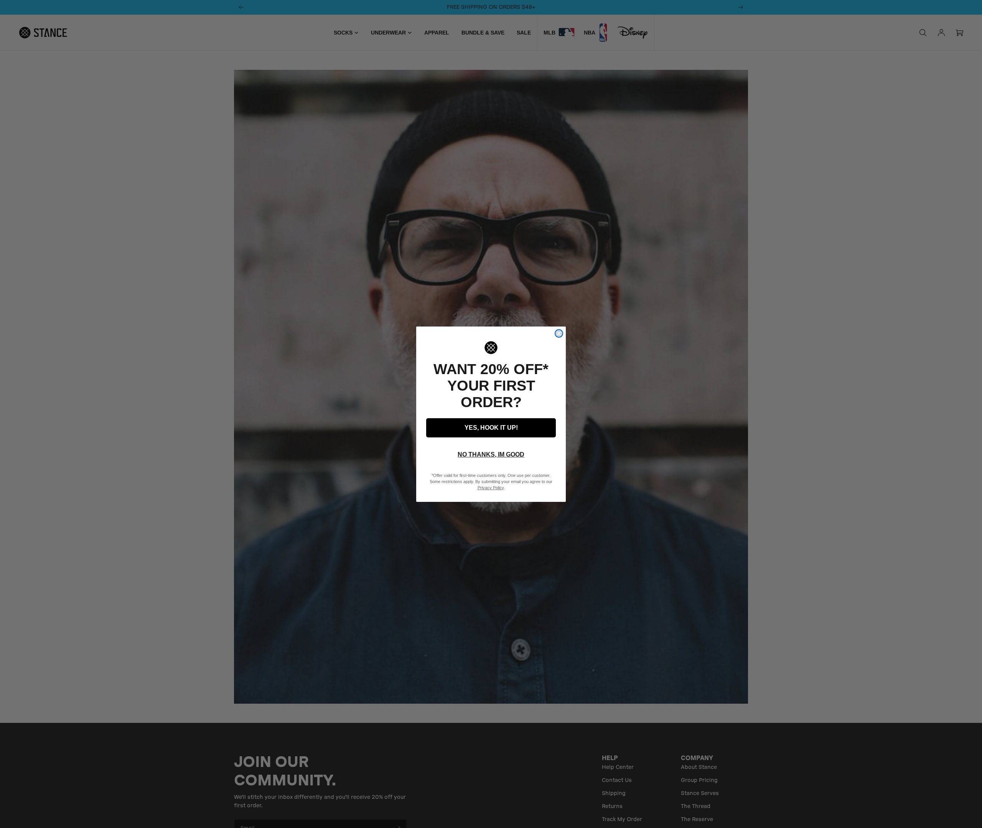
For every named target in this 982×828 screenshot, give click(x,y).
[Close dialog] (559, 333)
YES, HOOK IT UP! (491, 427)
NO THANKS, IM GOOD (491, 454)
